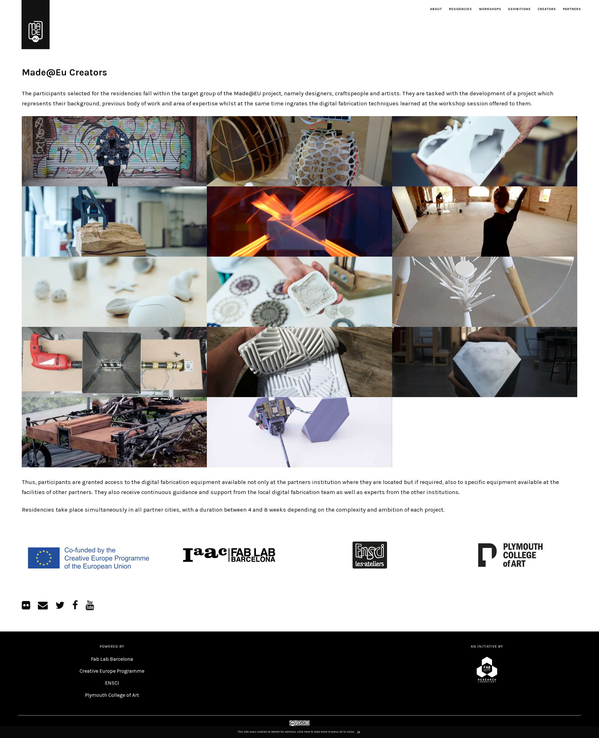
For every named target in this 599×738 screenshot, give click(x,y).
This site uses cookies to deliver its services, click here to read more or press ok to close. (296, 731)
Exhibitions (519, 9)
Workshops (490, 9)
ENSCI (112, 683)
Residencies (460, 9)
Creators (547, 9)
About (436, 9)
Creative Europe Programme (112, 671)
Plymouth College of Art (112, 695)
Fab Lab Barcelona (112, 659)
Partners (572, 9)
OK (358, 732)
